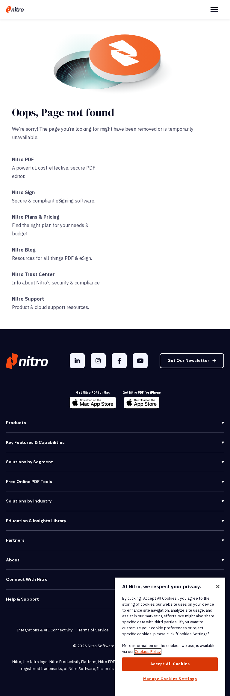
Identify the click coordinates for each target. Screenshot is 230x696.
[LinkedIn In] (77, 360)
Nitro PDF (23, 159)
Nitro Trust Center (33, 274)
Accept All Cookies (170, 663)
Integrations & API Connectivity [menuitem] (44, 630)
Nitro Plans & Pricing (35, 217)
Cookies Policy (148, 651)
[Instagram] (98, 360)
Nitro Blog (24, 250)
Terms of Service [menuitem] (93, 630)
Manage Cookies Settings (170, 678)
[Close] (217, 586)
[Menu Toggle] (214, 9)
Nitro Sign (23, 192)
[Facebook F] (119, 360)
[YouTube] (140, 360)
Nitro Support (28, 299)
